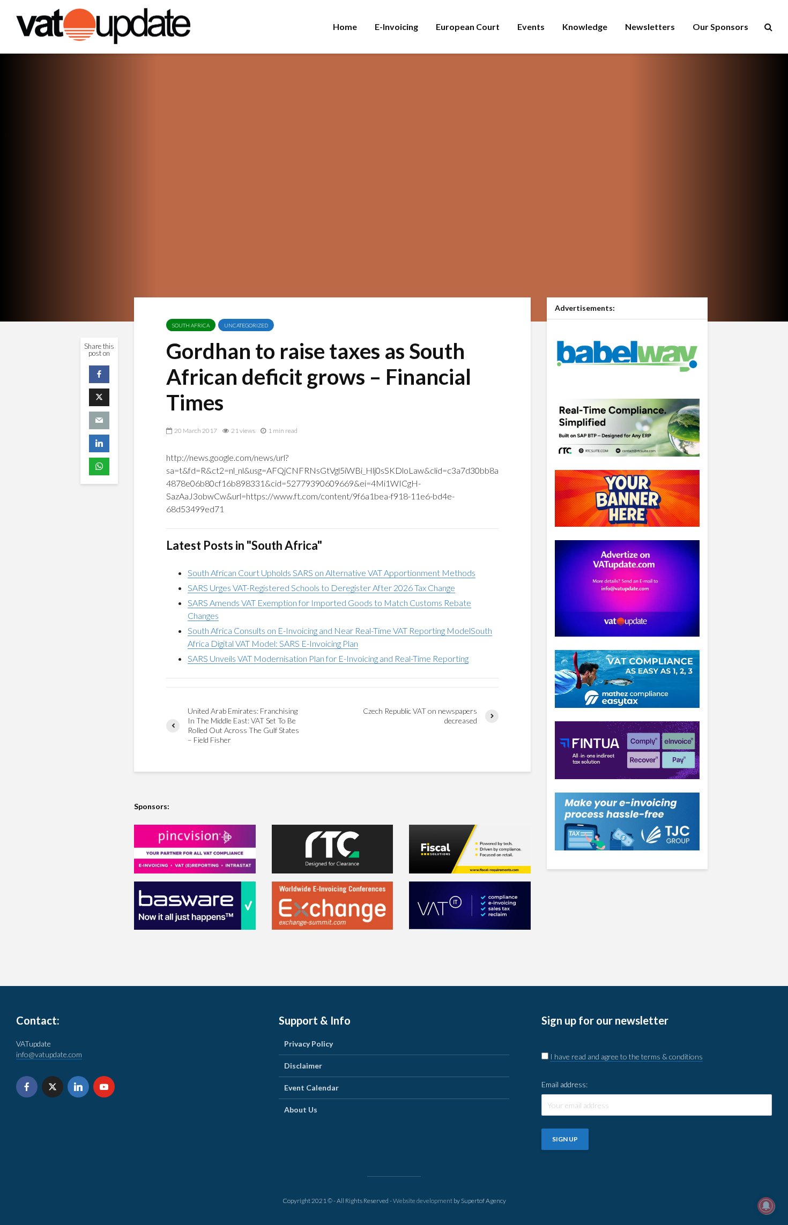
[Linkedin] (78, 1086)
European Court (468, 26)
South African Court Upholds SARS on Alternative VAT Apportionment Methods (331, 572)
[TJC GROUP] (627, 820)
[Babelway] (627, 355)
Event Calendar (311, 1087)
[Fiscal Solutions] (470, 849)
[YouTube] (104, 1086)
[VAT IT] (470, 906)
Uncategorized (246, 325)
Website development (422, 1201)
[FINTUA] (627, 748)
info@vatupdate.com (49, 1054)
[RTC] (332, 849)
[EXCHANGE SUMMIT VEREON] (332, 906)
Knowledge (584, 26)
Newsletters (650, 26)
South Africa (191, 325)
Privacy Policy (308, 1043)
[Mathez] (627, 677)
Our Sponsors (720, 26)
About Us (300, 1109)
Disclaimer (303, 1065)
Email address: (564, 1084)
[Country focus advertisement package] (627, 497)
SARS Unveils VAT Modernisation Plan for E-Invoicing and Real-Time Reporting (328, 658)
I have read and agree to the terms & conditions (626, 1056)
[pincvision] (195, 849)
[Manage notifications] (766, 1205)
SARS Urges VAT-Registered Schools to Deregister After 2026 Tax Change (321, 587)
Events (531, 26)
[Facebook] (27, 1086)
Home (345, 26)
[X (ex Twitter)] (52, 1086)
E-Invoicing (396, 26)
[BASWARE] (195, 906)
